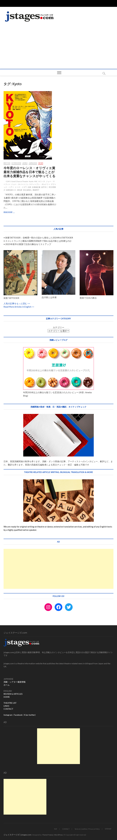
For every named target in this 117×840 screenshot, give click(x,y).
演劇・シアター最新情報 (15, 682)
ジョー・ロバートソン (20, 184)
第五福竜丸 (27, 190)
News (40, 163)
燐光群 (19, 190)
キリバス (41, 181)
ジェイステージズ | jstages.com (17, 834)
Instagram (8, 715)
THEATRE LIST (10, 703)
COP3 (8, 181)
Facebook (18, 715)
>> (28, 303)
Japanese (33, 163)
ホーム (7, 685)
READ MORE (10, 212)
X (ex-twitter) (30, 715)
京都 (29, 187)
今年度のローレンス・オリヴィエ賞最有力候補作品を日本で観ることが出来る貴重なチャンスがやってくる (30, 172)
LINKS (6, 706)
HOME (7, 697)
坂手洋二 (44, 187)
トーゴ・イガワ (21, 187)
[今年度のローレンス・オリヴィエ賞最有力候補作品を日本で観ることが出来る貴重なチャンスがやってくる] (30, 125)
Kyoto (31, 181)
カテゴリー (58, 327)
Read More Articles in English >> (19, 306)
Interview (16, 163)
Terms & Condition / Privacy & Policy (87, 829)
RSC (36, 181)
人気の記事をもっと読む (15, 303)
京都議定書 (36, 187)
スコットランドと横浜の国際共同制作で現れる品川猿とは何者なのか (38, 241)
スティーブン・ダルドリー (39, 184)
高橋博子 (36, 190)
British (7, 163)
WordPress (58, 835)
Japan (25, 163)
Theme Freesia (47, 835)
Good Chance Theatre (19, 181)
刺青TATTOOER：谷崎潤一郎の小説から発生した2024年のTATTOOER (39, 237)
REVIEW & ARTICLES (13, 694)
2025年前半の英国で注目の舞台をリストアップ (28, 244)
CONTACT (8, 709)
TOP (55, 829)
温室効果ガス (11, 190)
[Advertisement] (58, 48)
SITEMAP (108, 829)
